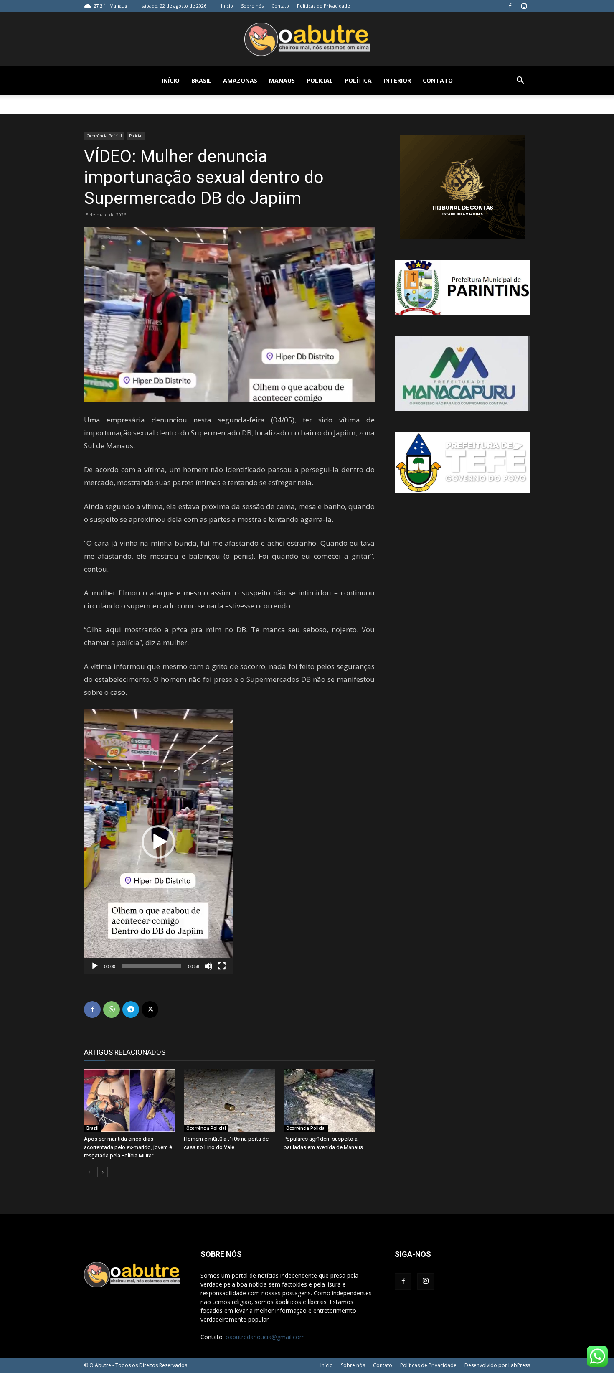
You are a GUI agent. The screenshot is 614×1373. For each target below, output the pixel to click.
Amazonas (240, 80)
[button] (520, 81)
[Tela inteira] (222, 966)
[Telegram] (130, 1009)
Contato (280, 6)
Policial (320, 80)
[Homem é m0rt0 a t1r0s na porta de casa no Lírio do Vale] (229, 1100)
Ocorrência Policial (104, 136)
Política (358, 80)
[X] (150, 1009)
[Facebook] (510, 6)
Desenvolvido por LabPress (497, 1365)
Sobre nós (252, 6)
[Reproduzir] (95, 966)
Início (227, 6)
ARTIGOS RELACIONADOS (124, 1052)
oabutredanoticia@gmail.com (265, 1337)
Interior (397, 80)
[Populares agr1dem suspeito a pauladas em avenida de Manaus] (329, 1100)
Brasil (201, 80)
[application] (158, 841)
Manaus (282, 80)
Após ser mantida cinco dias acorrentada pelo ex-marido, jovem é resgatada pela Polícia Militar (128, 1147)
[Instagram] (524, 6)
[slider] (151, 966)
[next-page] (102, 1172)
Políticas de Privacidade (323, 6)
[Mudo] (208, 966)
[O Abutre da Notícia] (307, 39)
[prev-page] (89, 1172)
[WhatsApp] (111, 1009)
